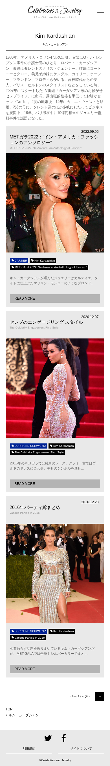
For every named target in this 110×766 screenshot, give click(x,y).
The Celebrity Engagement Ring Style (39, 452)
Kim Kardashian (44, 260)
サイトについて (81, 748)
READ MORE (24, 298)
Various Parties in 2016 (30, 637)
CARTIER (21, 260)
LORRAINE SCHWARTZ (30, 445)
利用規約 (29, 748)
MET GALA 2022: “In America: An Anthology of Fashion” (51, 267)
